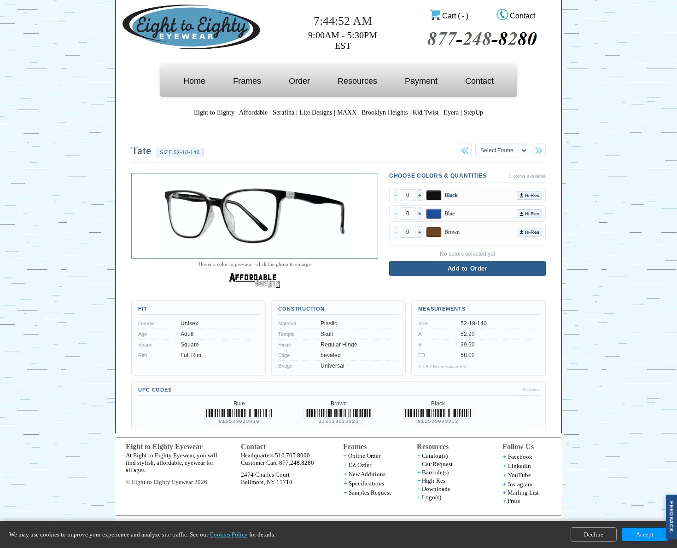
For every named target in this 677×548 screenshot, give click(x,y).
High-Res (433, 480)
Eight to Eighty (214, 112)
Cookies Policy (229, 534)
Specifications (366, 483)
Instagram (520, 484)
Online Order (364, 455)
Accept (645, 534)
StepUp (473, 112)
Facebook (520, 456)
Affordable (253, 112)
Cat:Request (437, 464)
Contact (522, 16)
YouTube (519, 475)
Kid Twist (425, 112)
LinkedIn (519, 465)
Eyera (451, 112)
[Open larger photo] (255, 215)
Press (514, 500)
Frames (247, 81)
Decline (593, 534)
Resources (357, 81)
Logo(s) (431, 497)
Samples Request (370, 492)
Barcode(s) (435, 472)
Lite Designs (315, 112)
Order (299, 81)
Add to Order (467, 268)
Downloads (436, 488)
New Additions (367, 474)
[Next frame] (539, 150)
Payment (421, 81)
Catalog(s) (435, 455)
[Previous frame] (465, 150)
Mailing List (523, 492)
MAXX (346, 112)
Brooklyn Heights (385, 112)
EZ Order (360, 464)
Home (194, 81)
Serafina (283, 112)
